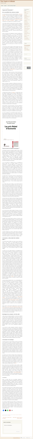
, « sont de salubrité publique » (17, 372)
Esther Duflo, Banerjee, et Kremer (13, 299)
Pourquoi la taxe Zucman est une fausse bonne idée (27, 33)
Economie (27, 45)
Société (28, 49)
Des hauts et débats (8, 1)
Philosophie (26, 48)
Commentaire (18, 431)
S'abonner (29, 67)
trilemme (12, 276)
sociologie (13, 92)
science (3, 415)
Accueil (2, 5)
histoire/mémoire (12, 69)
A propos (5, 5)
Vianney (8, 8)
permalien (9, 415)
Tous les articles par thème (11, 5)
